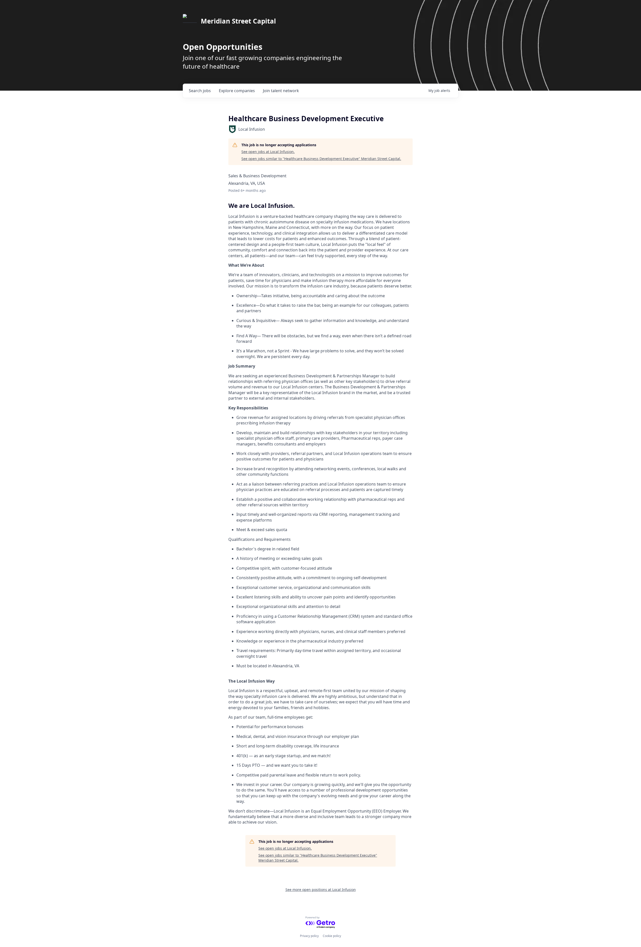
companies (237, 90)
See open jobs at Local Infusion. (268, 151)
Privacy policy (309, 936)
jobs (200, 90)
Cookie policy (332, 936)
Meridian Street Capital (238, 21)
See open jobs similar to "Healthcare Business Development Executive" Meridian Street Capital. (321, 158)
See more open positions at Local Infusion (320, 889)
